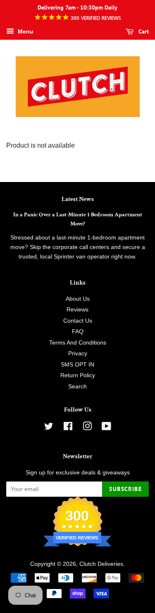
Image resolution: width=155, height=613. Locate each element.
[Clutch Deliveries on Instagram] (87, 428)
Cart (143, 31)
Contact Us (77, 321)
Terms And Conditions (77, 343)
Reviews (77, 309)
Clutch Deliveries (101, 564)
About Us (78, 299)
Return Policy (77, 375)
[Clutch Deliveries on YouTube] (106, 428)
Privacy (77, 353)
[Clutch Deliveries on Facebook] (68, 428)
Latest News (78, 199)
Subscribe (125, 489)
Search (77, 386)
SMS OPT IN (77, 365)
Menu (24, 31)
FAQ (77, 331)
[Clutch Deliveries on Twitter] (48, 428)
